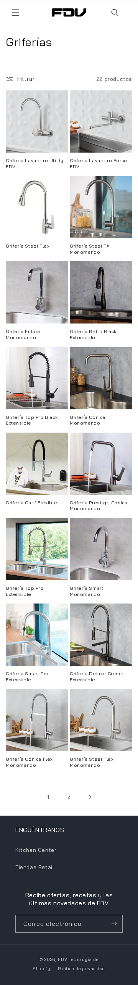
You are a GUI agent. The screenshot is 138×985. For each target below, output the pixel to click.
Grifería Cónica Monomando (87, 420)
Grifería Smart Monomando (86, 591)
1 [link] (48, 796)
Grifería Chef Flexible (31, 502)
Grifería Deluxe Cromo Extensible (97, 676)
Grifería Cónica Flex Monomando (29, 762)
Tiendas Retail (34, 867)
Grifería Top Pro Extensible (25, 591)
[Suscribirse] (113, 924)
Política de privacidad (81, 968)
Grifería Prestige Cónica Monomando (98, 506)
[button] (15, 12)
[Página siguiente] (89, 797)
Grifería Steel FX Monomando (89, 249)
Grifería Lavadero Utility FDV (35, 163)
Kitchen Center (35, 850)
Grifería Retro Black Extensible (93, 334)
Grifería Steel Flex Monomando (91, 762)
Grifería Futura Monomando (23, 334)
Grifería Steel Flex (27, 246)
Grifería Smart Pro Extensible (27, 676)
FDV (62, 959)
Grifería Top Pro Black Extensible (32, 420)
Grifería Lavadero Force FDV (98, 163)
